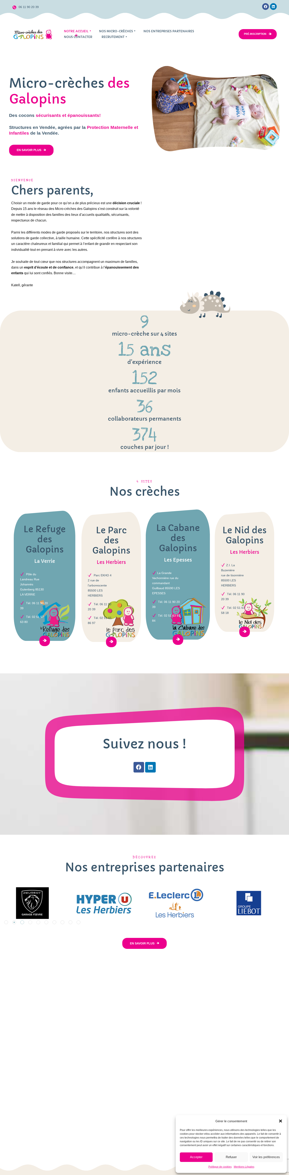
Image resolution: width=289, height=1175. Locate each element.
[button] (280, 1121)
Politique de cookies (220, 1166)
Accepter (196, 1157)
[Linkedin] (273, 6)
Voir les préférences (266, 1157)
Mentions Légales (244, 1166)
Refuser (231, 1157)
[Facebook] (265, 6)
